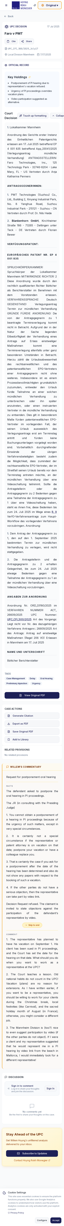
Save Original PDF (23, 731)
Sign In (50, 1088)
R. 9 (54, 512)
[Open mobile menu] (6, 5)
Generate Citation (23, 715)
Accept (55, 1220)
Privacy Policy (17, 1212)
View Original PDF (34, 695)
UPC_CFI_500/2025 (19, 619)
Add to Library (21, 739)
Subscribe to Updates (34, 1153)
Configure (42, 1220)
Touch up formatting (34, 115)
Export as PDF (20, 723)
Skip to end (33, 925)
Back (10, 16)
